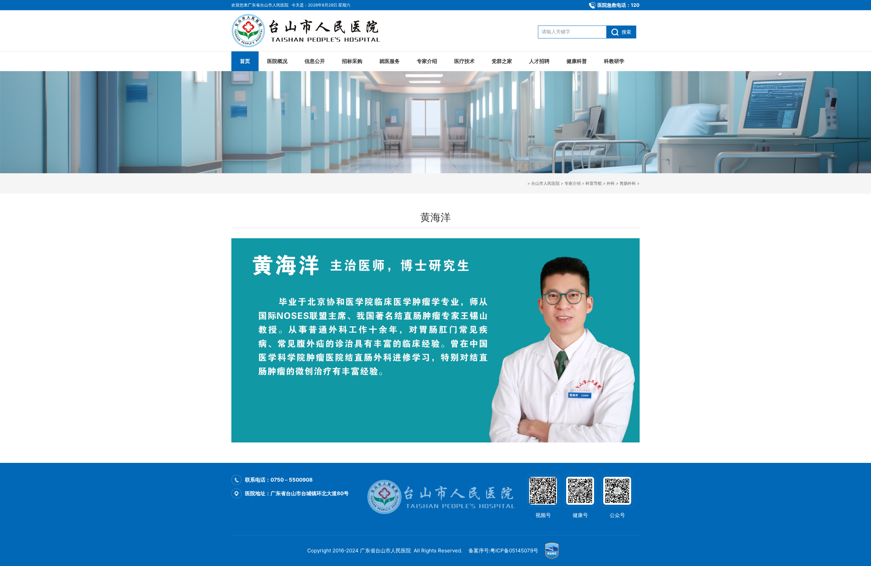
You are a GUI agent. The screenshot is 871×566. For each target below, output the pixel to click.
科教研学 (614, 61)
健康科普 (576, 61)
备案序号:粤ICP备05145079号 (503, 550)
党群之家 (502, 61)
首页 (245, 61)
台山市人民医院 (545, 183)
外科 (611, 183)
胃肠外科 (628, 183)
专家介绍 (427, 61)
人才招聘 (539, 61)
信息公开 (315, 61)
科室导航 (594, 183)
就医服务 (389, 61)
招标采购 (352, 61)
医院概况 (277, 61)
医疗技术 (464, 61)
